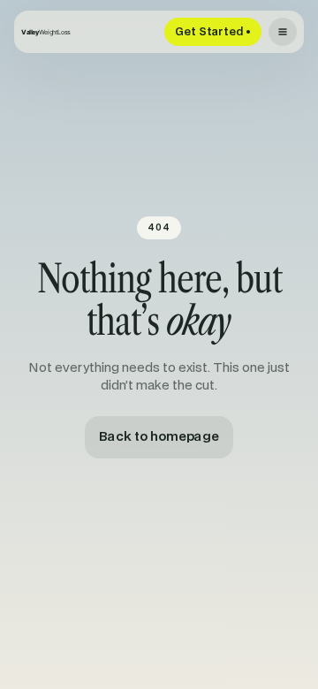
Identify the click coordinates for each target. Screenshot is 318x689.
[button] (283, 32)
